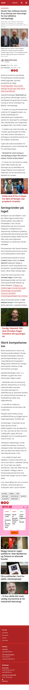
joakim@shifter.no (7, 672)
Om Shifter (5, 633)
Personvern (5, 635)
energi (12, 493)
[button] (23, 507)
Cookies (4, 638)
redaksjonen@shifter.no (8, 659)
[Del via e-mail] (17, 70)
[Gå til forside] (3, 3)
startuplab (14, 496)
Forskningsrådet (7, 86)
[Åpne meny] (26, 3)
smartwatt (15, 498)
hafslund (5, 496)
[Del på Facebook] (12, 70)
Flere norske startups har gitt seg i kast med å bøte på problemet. (13, 88)
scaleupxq (5, 498)
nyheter (23, 496)
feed (17, 493)
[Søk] (21, 2)
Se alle (14, 532)
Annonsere (5, 640)
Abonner (15, 2)
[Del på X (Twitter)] (14, 70)
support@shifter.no (7, 652)
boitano (4, 493)
